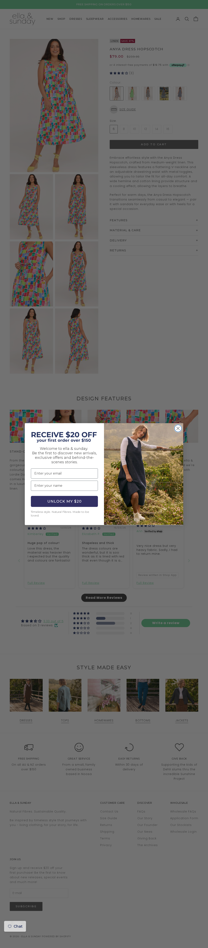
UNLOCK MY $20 (64, 501)
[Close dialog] (178, 428)
